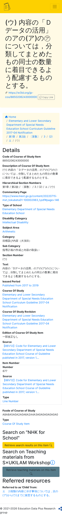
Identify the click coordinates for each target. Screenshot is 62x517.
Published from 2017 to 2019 (20, 285)
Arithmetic (8, 231)
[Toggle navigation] (54, 6)
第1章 (12, 136)
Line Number (11, 401)
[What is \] (52, 462)
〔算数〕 (34, 136)
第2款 (22, 136)
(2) (51, 136)
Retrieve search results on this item (27, 445)
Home (12, 116)
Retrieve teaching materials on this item (31, 469)
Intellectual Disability (15, 222)
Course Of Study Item (16, 423)
